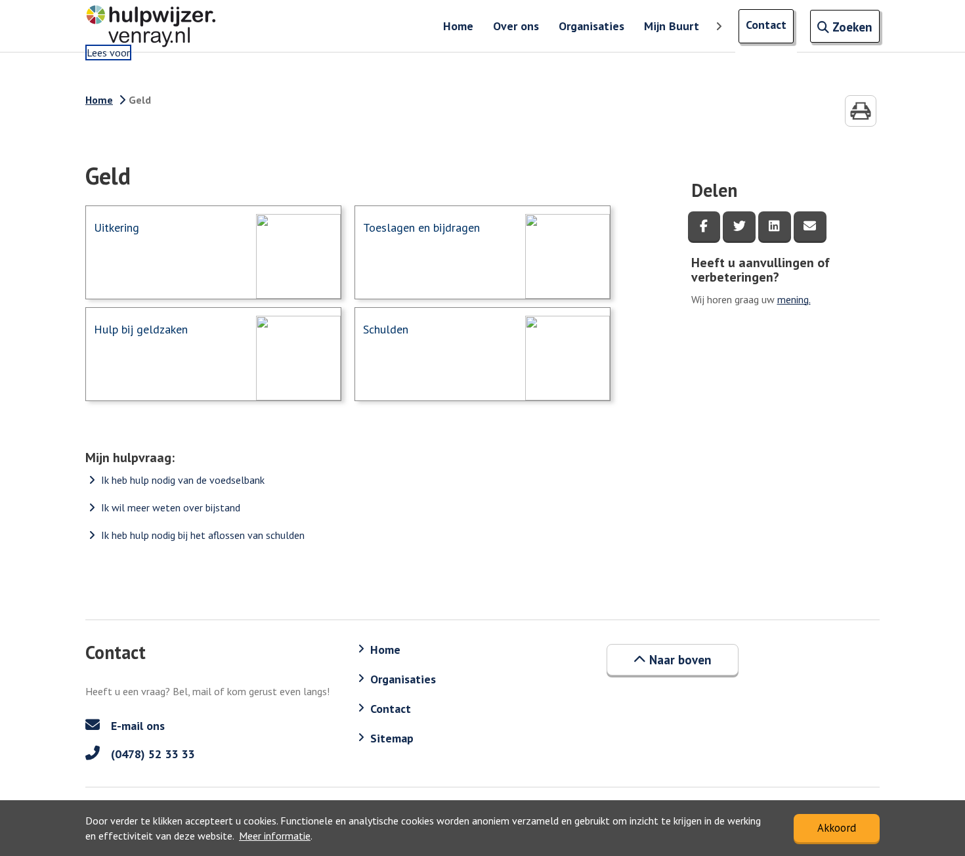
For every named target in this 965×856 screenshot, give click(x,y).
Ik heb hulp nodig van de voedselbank (183, 479)
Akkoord (836, 828)
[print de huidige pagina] (861, 111)
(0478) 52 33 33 (151, 753)
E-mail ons (136, 725)
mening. (794, 299)
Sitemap (392, 738)
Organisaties (591, 25)
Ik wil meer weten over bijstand (170, 507)
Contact (766, 24)
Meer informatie (275, 835)
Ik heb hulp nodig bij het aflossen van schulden (203, 535)
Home (458, 25)
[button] (673, 659)
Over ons (516, 25)
